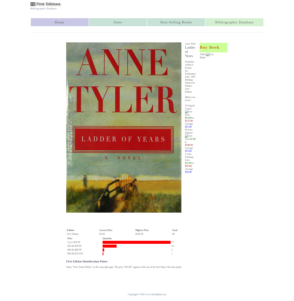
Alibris (203, 54)
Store (118, 22)
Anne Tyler (190, 43)
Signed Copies (190, 107)
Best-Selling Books (176, 22)
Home (59, 22)
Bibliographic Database (234, 22)
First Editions (189, 131)
